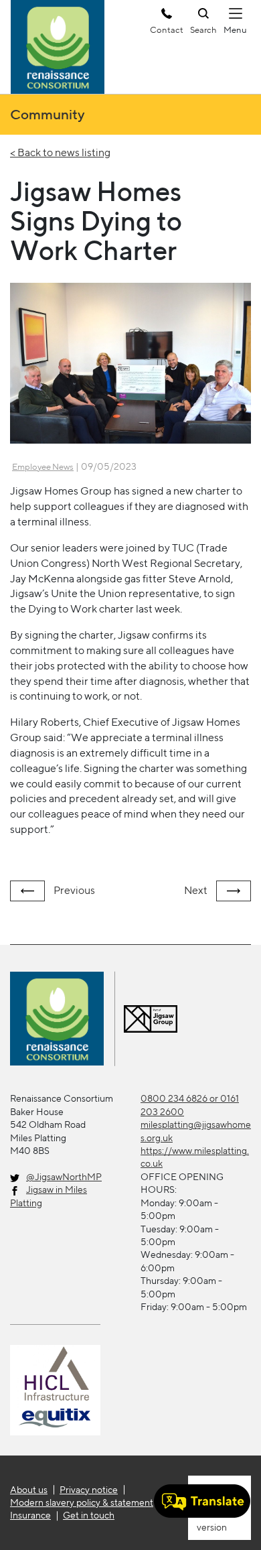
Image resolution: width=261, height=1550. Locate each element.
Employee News (43, 467)
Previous (73, 890)
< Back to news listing (60, 152)
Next (196, 890)
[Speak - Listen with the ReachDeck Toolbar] (202, 1501)
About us (29, 1489)
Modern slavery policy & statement (81, 1502)
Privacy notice (89, 1489)
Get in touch (88, 1515)
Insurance (30, 1515)
